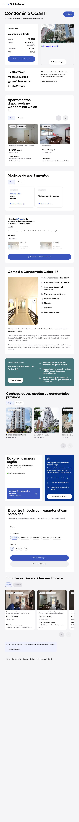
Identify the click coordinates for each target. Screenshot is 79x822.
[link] (39, 558)
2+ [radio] (16, 548)
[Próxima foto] (34, 134)
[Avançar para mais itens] (34, 301)
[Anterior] (58, 118)
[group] (23, 143)
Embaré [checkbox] (14, 537)
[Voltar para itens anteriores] (11, 301)
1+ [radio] (12, 548)
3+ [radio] (21, 548)
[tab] (12, 527)
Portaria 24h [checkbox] (25, 537)
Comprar (21, 118)
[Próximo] (65, 118)
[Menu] (3, 4)
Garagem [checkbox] (46, 537)
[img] (19, 420)
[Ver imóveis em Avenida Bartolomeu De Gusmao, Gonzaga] (49, 46)
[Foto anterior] (11, 134)
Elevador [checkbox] (36, 537)
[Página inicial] (16, 4)
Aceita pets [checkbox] (57, 537)
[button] (23, 143)
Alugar (11, 118)
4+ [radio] (26, 548)
